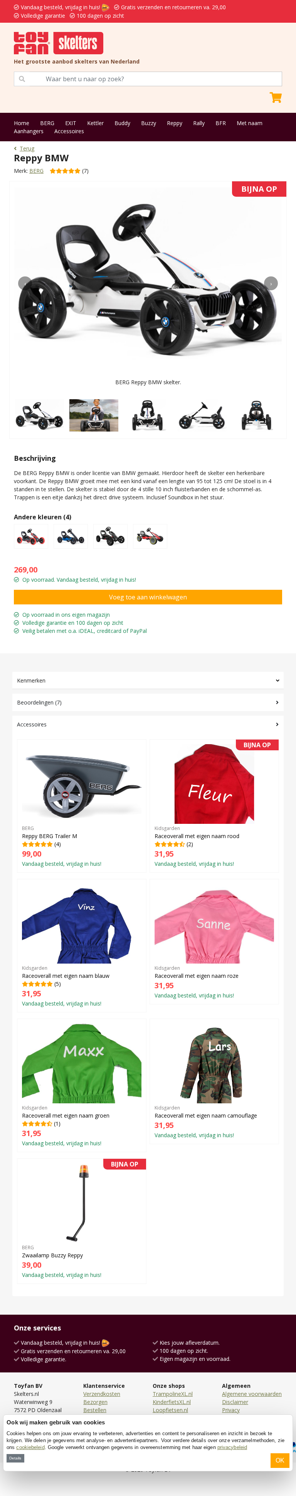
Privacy (231, 1410)
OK (280, 1460)
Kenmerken (31, 680)
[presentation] (25, 283)
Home (21, 123)
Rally (199, 123)
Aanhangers (29, 131)
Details (15, 1458)
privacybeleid (232, 1447)
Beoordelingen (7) (39, 702)
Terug (27, 148)
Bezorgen (95, 1402)
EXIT (70, 123)
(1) (65, 1125)
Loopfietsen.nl (170, 1410)
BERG (47, 123)
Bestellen (94, 1410)
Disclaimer (235, 1402)
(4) (61, 846)
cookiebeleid (30, 1447)
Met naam (249, 123)
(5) (65, 986)
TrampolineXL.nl (173, 1393)
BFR (220, 123)
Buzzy (148, 123)
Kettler (95, 123)
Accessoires (69, 131)
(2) (213, 805)
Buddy (122, 123)
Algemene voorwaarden (252, 1393)
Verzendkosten (101, 1393)
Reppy (174, 123)
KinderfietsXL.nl (172, 1402)
